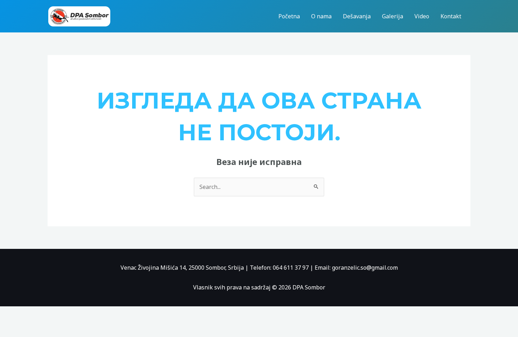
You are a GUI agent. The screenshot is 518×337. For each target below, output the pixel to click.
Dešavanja (357, 16)
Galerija (392, 16)
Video (421, 16)
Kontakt (450, 16)
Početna (289, 16)
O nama (321, 16)
